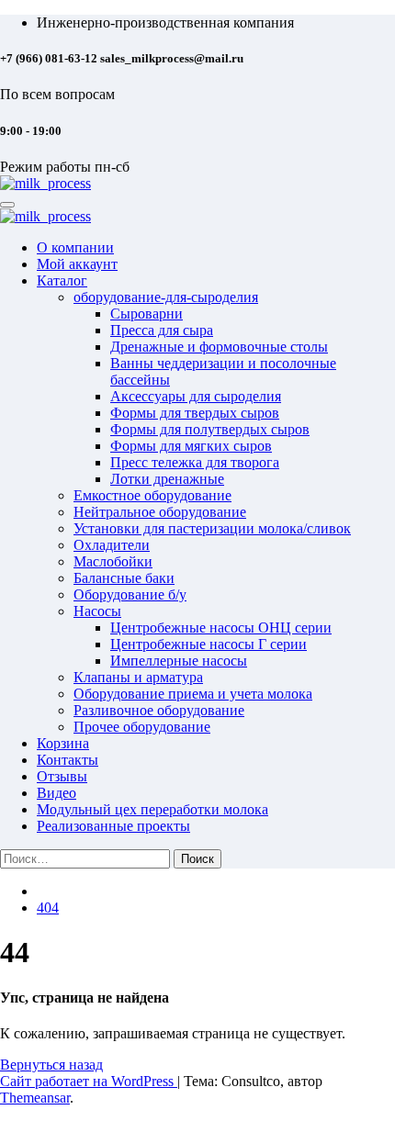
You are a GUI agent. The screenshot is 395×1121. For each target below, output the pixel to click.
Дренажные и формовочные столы (219, 346)
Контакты (67, 760)
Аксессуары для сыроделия (195, 396)
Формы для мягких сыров (191, 446)
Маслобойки (112, 561)
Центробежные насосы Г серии (208, 644)
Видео (56, 793)
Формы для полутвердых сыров (210, 429)
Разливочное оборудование (158, 710)
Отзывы (62, 776)
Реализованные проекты (113, 826)
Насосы (97, 611)
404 (48, 907)
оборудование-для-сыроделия (165, 297)
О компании (75, 247)
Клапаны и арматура (138, 677)
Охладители (111, 545)
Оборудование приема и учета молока (192, 693)
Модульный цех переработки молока (152, 809)
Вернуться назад (51, 1064)
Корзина (63, 743)
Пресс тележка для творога (194, 462)
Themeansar (35, 1097)
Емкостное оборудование (152, 495)
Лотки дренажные (167, 479)
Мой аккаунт (77, 264)
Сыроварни (146, 313)
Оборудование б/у (129, 594)
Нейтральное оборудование (159, 512)
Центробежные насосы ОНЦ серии (221, 627)
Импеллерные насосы (178, 660)
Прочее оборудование (141, 726)
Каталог (62, 280)
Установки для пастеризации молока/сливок (212, 528)
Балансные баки (124, 578)
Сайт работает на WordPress (88, 1081)
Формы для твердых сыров (194, 412)
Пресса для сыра (161, 330)
